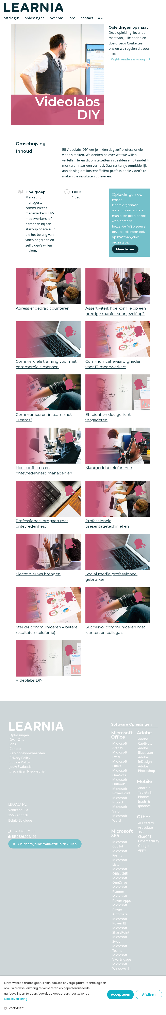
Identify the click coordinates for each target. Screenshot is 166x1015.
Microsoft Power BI (119, 921)
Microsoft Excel (119, 754)
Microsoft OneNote (119, 772)
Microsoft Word (119, 818)
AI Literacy (146, 823)
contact (87, 18)
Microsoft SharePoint (120, 930)
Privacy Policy (20, 758)
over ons (57, 18)
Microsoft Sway (119, 939)
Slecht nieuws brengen (38, 573)
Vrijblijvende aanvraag (128, 59)
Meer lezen (125, 249)
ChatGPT (144, 836)
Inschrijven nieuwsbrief (28, 771)
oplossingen (34, 18)
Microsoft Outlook (119, 781)
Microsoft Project (119, 800)
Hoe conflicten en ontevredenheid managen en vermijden (44, 473)
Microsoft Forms (119, 853)
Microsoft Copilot (119, 844)
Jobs (13, 744)
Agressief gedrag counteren (43, 308)
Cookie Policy (20, 762)
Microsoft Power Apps (121, 898)
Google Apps (143, 847)
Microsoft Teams (119, 948)
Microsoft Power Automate (120, 909)
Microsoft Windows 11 (121, 966)
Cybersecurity (148, 841)
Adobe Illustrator (145, 750)
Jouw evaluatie (21, 766)
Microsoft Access (119, 745)
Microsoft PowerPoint (121, 790)
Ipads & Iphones (144, 803)
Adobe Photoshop (146, 768)
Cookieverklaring (15, 999)
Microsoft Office (119, 763)
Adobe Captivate (145, 741)
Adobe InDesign (145, 759)
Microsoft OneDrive (119, 880)
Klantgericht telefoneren (108, 467)
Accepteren (120, 994)
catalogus (11, 18)
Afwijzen (148, 994)
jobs (72, 18)
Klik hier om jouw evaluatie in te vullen (45, 844)
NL (99, 18)
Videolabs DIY (29, 680)
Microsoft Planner (119, 889)
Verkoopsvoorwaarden (27, 753)
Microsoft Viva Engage (121, 957)
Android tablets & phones (145, 792)
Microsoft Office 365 (120, 871)
